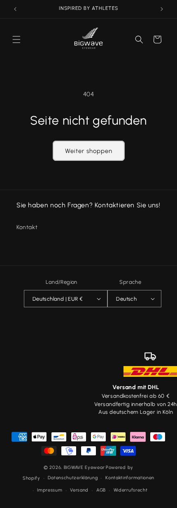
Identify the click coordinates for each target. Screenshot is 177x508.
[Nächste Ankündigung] (162, 9)
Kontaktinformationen (129, 477)
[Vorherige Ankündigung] (15, 9)
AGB (101, 490)
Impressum (49, 490)
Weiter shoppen (88, 151)
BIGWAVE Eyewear (84, 467)
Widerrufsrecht (131, 490)
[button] (16, 39)
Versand (79, 490)
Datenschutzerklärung (73, 477)
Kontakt (26, 227)
